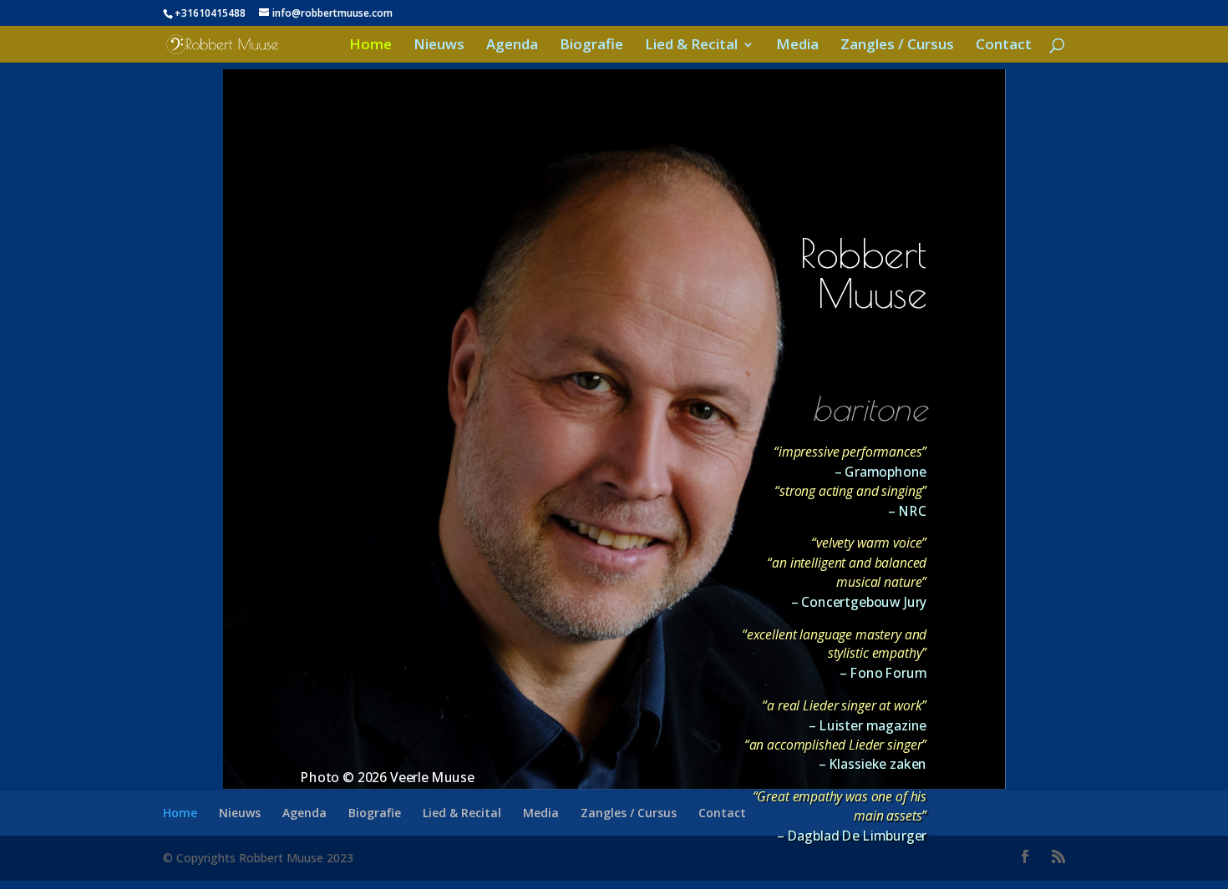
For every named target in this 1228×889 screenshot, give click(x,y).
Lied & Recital (691, 45)
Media (797, 45)
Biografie (591, 45)
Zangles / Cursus (897, 45)
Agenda (512, 45)
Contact (1004, 45)
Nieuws (439, 45)
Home (370, 45)
